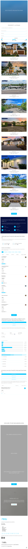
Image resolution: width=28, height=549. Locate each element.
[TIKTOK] (14, 533)
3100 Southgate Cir (4, 305)
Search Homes (14, 213)
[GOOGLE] (18, 533)
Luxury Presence (16, 544)
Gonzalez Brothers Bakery (5, 266)
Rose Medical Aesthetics (5, 304)
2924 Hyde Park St (4, 286)
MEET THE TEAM (4, 527)
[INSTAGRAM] (4, 533)
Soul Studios (3, 285)
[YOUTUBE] (8, 533)
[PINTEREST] (12, 533)
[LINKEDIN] (6, 533)
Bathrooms (2, 33)
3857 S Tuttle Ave (4, 257)
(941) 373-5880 (3, 523)
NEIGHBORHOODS (4, 529)
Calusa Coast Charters (4, 295)
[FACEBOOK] (2, 533)
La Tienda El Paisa (4, 256)
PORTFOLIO (3, 528)
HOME (3, 526)
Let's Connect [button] (14, 504)
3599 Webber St (4, 276)
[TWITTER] (10, 533)
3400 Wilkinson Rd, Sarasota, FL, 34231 (5, 388)
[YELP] (16, 533)
